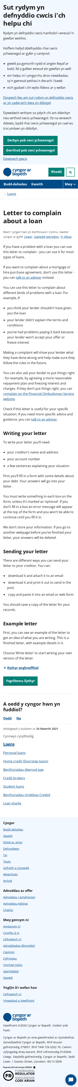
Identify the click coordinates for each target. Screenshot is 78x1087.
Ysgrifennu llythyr (20, 681)
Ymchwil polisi (12, 965)
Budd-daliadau (15, 184)
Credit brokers (14, 778)
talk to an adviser (29, 277)
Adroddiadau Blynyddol (19, 946)
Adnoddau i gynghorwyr (19, 897)
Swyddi (8, 978)
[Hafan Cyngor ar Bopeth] (17, 172)
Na (18, 718)
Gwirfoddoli (11, 971)
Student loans (13, 786)
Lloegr (28, 237)
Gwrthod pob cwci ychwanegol (30, 150)
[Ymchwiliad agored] (70, 172)
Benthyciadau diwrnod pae (23, 769)
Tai (5, 855)
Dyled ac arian (12, 842)
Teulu (7, 861)
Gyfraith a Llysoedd (16, 868)
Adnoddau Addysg (15, 903)
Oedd (7, 718)
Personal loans (14, 753)
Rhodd (56, 172)
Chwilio (8, 910)
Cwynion (9, 952)
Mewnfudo (10, 874)
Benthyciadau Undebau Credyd (26, 795)
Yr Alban (66, 237)
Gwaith (37, 184)
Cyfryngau (10, 958)
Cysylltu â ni (11, 933)
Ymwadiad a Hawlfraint (18, 1000)
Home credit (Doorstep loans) (25, 761)
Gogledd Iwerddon (46, 237)
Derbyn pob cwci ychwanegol (30, 140)
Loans (11, 194)
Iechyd (7, 881)
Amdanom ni (11, 926)
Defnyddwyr (11, 849)
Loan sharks (12, 803)
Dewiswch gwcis (15, 158)
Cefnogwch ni (12, 939)
